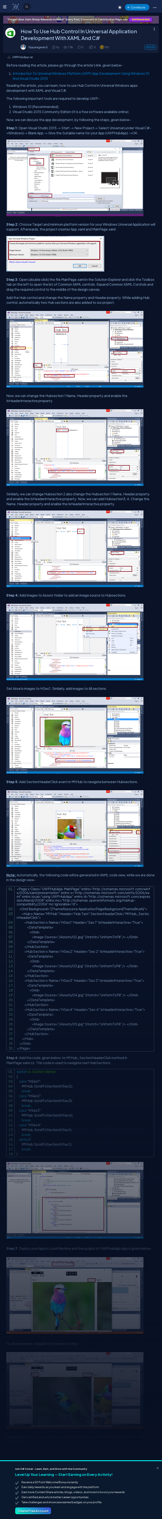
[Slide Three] (81, 20)
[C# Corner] (16, 6)
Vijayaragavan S (38, 47)
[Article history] (54, 47)
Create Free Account (33, 1511)
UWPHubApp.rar (22, 57)
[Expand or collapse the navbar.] (5, 6)
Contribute (138, 7)
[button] (155, 7)
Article (150, 47)
